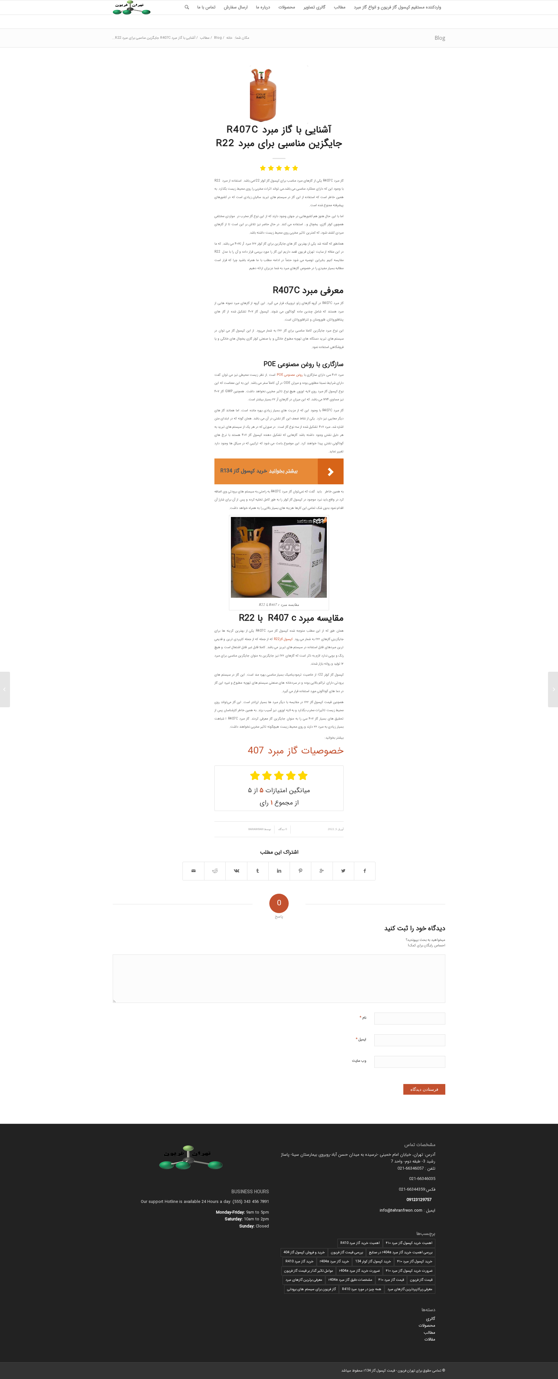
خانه (229, 38)
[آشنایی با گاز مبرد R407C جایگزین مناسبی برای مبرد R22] (279, 95)
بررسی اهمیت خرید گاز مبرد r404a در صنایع (400, 1252)
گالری (430, 1318)
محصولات (426, 1325)
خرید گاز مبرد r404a (334, 1261)
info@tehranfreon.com (401, 1210)
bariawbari (256, 829)
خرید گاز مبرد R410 (299, 1261)
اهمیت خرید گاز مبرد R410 (360, 1243)
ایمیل (361, 1039)
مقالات (429, 1339)
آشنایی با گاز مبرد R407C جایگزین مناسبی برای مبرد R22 (279, 136)
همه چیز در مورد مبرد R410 (361, 1289)
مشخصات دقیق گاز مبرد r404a (350, 1280)
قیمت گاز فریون (421, 1280)
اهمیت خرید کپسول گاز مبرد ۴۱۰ (409, 1243)
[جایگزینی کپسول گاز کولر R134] (553, 689)
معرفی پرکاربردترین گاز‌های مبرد (410, 1289)
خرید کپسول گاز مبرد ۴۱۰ (414, 1261)
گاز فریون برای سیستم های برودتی (311, 1289)
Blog (440, 37)
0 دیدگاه (282, 829)
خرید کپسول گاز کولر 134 (373, 1261)
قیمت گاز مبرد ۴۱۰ (391, 1280)
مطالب (205, 38)
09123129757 (419, 1199)
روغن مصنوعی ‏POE (290, 375)
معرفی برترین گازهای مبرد (303, 1280)
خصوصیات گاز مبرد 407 (296, 751)
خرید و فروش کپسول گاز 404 (304, 1252)
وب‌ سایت (359, 1061)
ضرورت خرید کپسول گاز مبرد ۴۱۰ (409, 1271)
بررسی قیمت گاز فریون (347, 1252)
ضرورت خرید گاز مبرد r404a (359, 1271)
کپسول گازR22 (284, 639)
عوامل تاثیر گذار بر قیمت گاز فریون (308, 1271)
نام (362, 1017)
